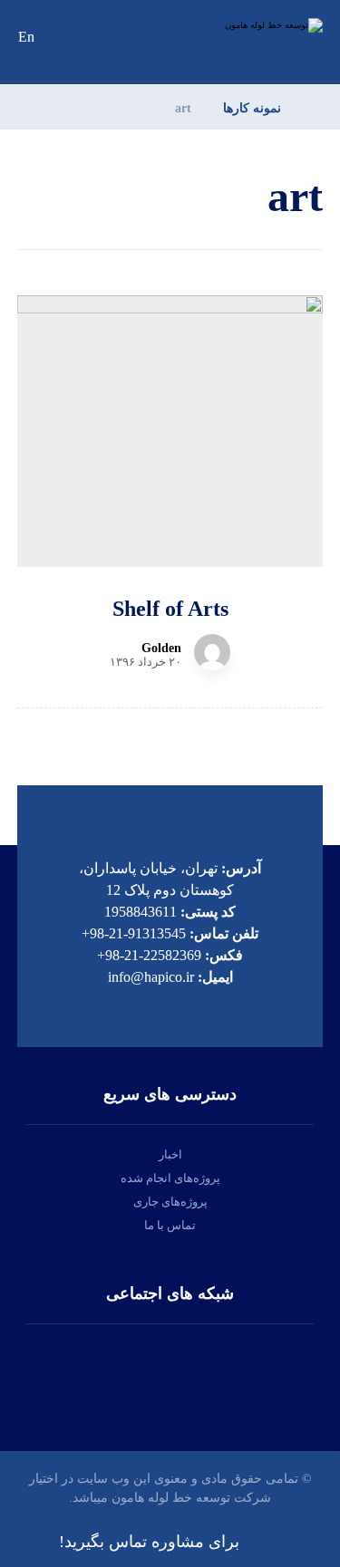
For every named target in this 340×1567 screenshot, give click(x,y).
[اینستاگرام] (225, 1369)
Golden (161, 648)
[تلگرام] (116, 1369)
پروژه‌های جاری (170, 1201)
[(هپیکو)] (259, 25)
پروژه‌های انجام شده (170, 1178)
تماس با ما (170, 1225)
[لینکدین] (170, 1369)
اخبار (170, 1154)
